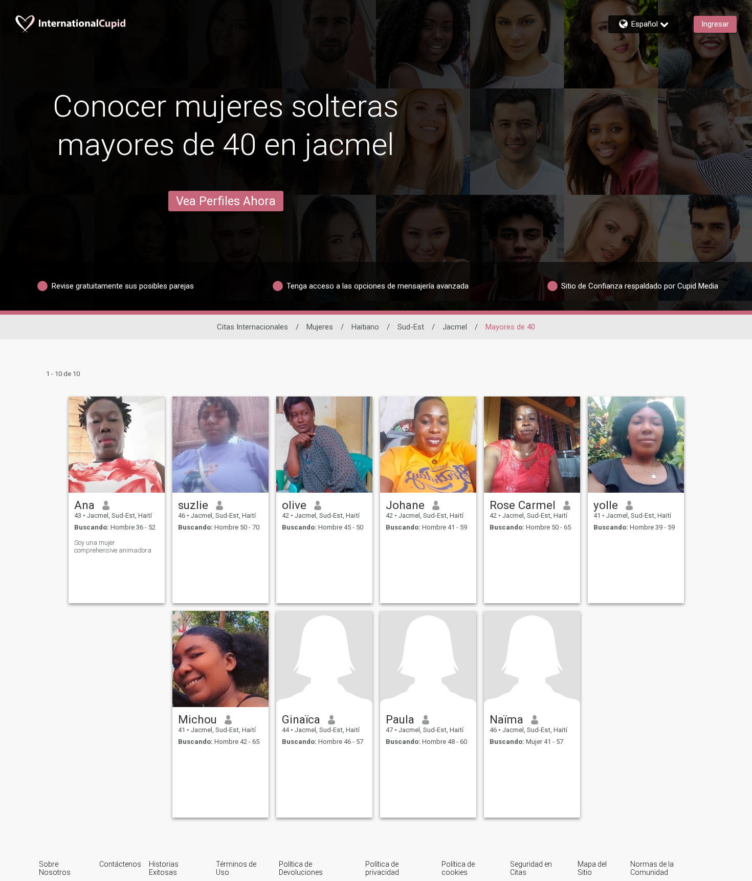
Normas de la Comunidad (652, 868)
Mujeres (319, 327)
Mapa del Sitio (592, 868)
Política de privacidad (382, 868)
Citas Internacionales (252, 327)
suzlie (193, 505)
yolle (605, 505)
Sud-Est (410, 327)
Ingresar (715, 24)
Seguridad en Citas (531, 868)
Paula (400, 719)
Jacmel (455, 327)
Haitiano (365, 327)
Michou (197, 719)
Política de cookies (458, 868)
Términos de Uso (236, 868)
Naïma (506, 719)
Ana (84, 505)
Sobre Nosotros (55, 868)
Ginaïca (301, 719)
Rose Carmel (523, 505)
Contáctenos (120, 864)
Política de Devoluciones (301, 868)
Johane (405, 505)
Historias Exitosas (164, 868)
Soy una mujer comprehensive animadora (112, 546)
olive (294, 505)
